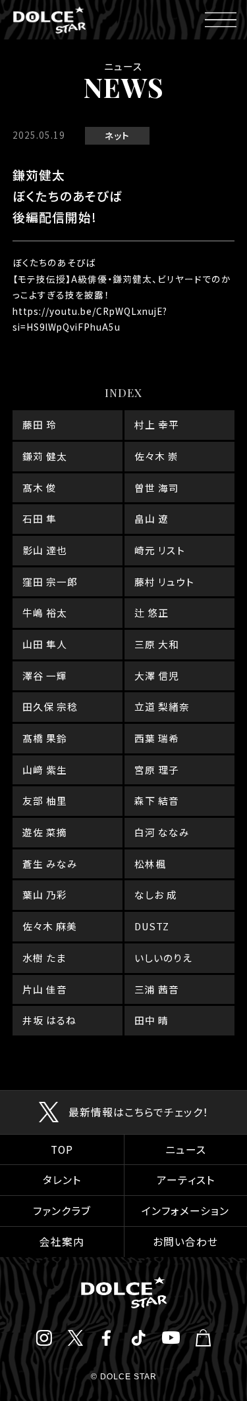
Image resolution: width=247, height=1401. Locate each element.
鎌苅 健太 (44, 456)
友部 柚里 (44, 800)
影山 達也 (44, 550)
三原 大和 (156, 644)
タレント (62, 1179)
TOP (62, 1149)
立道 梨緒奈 (162, 706)
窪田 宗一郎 (50, 581)
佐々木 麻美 (49, 926)
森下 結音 (156, 800)
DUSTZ (151, 926)
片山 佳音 (44, 989)
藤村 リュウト (164, 581)
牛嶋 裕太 (44, 612)
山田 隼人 (44, 644)
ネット (117, 135)
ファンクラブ (62, 1210)
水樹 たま (44, 957)
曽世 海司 (156, 487)
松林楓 (150, 863)
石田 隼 (39, 518)
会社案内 (62, 1241)
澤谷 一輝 (44, 675)
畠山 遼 (151, 518)
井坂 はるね (49, 1020)
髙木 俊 (39, 487)
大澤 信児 (156, 675)
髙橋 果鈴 (44, 738)
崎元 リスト (159, 550)
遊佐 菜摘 (44, 832)
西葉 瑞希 (156, 738)
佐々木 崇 (156, 456)
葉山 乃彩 (44, 894)
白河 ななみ (162, 832)
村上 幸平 (156, 424)
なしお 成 (155, 894)
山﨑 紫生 (44, 769)
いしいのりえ (163, 957)
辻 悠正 (151, 612)
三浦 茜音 (156, 989)
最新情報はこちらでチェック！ (139, 1112)
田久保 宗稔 (50, 706)
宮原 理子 (156, 769)
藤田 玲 (39, 424)
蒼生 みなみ (50, 863)
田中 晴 (151, 1020)
